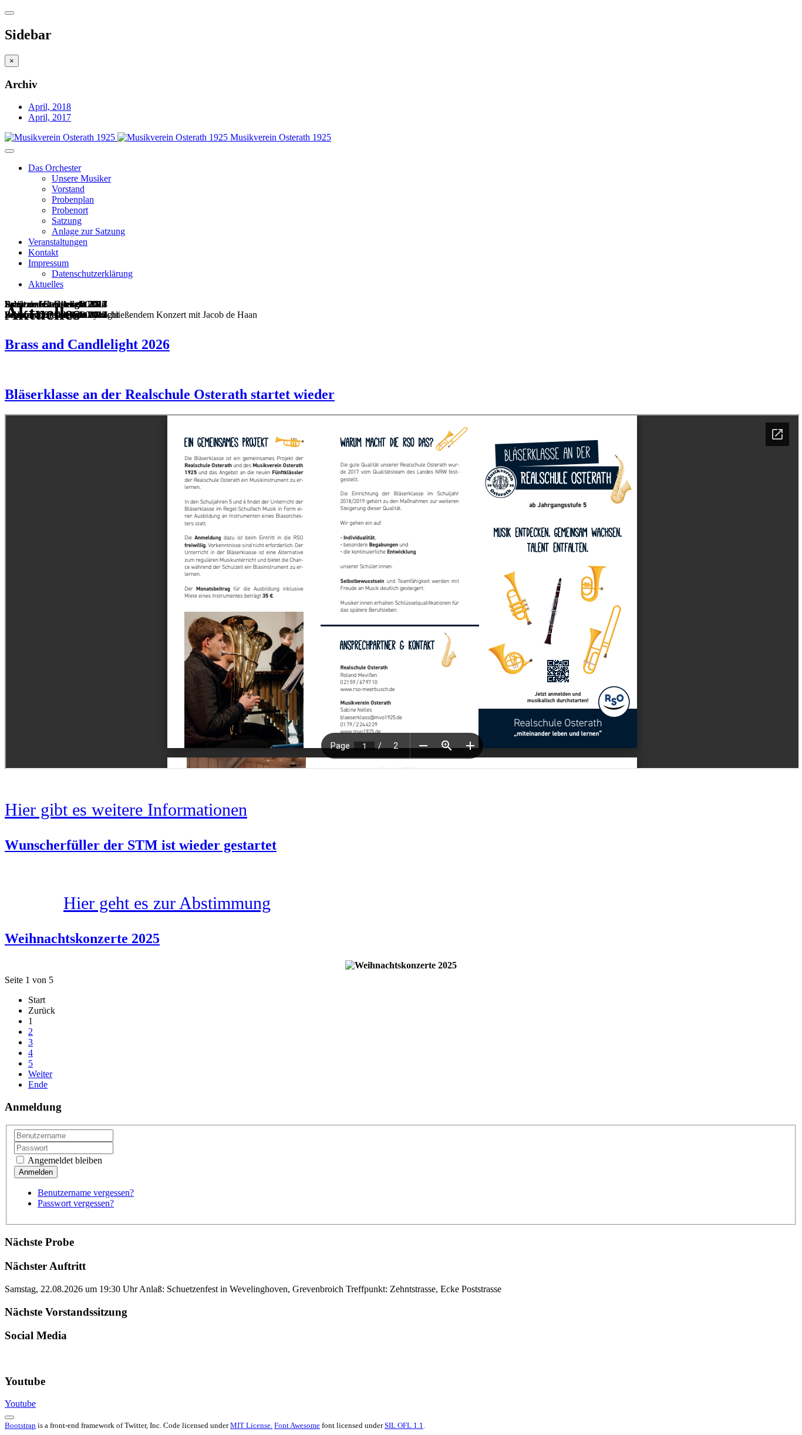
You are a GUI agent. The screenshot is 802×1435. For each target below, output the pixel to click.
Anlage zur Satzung (88, 231)
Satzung (67, 221)
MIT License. (251, 1425)
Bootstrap (20, 1425)
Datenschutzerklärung (92, 274)
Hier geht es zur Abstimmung (167, 903)
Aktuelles (45, 284)
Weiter (40, 1074)
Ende (38, 1084)
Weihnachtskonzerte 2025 (82, 938)
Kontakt (43, 252)
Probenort (70, 210)
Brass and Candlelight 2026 (87, 344)
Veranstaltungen (57, 242)
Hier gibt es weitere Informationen (126, 809)
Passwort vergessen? (76, 1203)
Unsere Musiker (81, 178)
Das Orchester (54, 168)
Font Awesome (297, 1425)
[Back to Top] (9, 1417)
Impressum (48, 263)
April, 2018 (49, 107)
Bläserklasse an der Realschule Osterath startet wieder (170, 394)
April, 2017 (49, 117)
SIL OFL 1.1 (404, 1425)
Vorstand (68, 189)
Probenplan (73, 199)
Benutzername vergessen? (86, 1193)
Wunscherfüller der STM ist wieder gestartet (141, 845)
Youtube (20, 1404)
